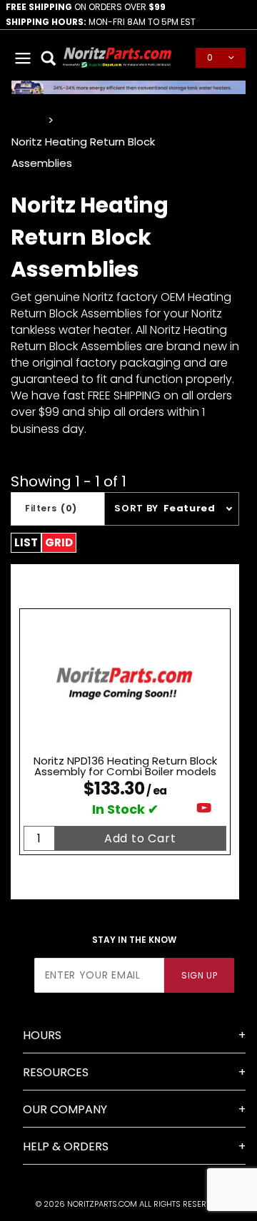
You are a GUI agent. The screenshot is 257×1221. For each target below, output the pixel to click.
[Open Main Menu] (23, 57)
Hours (42, 1035)
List (26, 542)
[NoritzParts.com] (117, 56)
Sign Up (199, 975)
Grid (59, 542)
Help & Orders (66, 1146)
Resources (56, 1072)
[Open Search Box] (48, 57)
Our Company (65, 1109)
